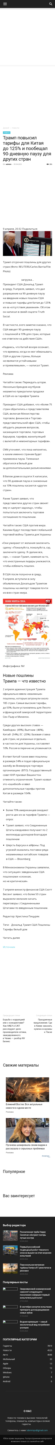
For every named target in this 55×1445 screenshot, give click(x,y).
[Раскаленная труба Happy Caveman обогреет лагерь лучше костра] (10, 1235)
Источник (9, 947)
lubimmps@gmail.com (37, 1430)
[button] (5, 4)
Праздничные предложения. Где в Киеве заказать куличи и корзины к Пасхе (43, 1025)
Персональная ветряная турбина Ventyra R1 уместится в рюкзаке (35, 1268)
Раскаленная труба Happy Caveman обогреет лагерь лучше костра (33, 1235)
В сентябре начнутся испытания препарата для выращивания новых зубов (36, 1310)
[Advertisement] (27, 37)
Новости (15, 128)
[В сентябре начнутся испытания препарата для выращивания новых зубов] (10, 1310)
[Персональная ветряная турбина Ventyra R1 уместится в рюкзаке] (10, 1268)
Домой (6, 128)
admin (8, 164)
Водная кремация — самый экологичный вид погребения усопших (35, 1325)
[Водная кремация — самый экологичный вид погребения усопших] (10, 1325)
